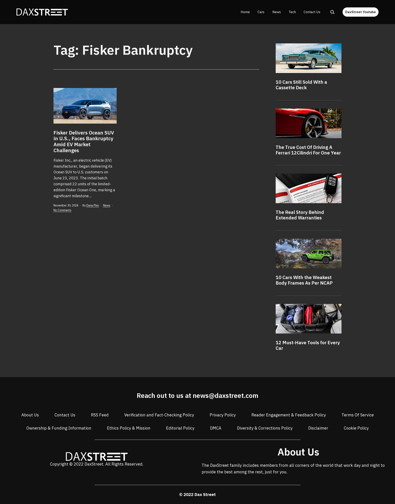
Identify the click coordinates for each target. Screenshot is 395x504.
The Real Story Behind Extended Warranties (300, 214)
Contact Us (312, 12)
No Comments (62, 210)
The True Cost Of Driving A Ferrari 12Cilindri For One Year (308, 149)
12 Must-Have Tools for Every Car (308, 345)
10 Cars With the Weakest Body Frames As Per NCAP (304, 280)
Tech (292, 12)
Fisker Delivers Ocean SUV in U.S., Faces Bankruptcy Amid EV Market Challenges (83, 141)
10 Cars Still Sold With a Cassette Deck (301, 84)
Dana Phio (92, 205)
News (276, 12)
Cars (261, 12)
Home (245, 12)
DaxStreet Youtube (360, 12)
